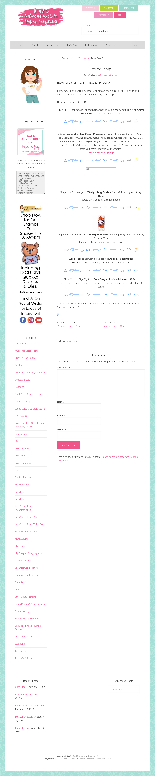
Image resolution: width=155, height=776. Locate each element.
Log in (109, 758)
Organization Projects (26, 575)
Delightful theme (79, 756)
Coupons (19, 386)
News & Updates (23, 560)
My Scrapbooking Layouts (28, 553)
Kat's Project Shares (25, 499)
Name (61, 401)
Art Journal (20, 343)
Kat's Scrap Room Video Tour (30, 524)
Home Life (20, 470)
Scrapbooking (72, 341)
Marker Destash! (24, 716)
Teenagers (20, 651)
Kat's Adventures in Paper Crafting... (40, 17)
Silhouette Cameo (24, 636)
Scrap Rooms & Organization (30, 604)
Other (17, 589)
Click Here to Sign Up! (101, 152)
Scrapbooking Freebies (27, 618)
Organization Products (26, 567)
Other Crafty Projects (25, 596)
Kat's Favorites (22, 484)
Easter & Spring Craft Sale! (29, 705)
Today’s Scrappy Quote (69, 326)
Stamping (20, 643)
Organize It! (21, 582)
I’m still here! (22, 727)
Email (61, 415)
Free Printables (23, 462)
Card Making (21, 365)
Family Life (21, 433)
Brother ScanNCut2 (25, 357)
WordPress (100, 758)
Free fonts (20, 455)
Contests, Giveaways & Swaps (30, 372)
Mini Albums (21, 538)
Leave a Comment (111, 75)
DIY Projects (21, 415)
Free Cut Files (22, 448)
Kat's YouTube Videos (26, 531)
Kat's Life (19, 491)
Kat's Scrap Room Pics (26, 517)
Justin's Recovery (24, 477)
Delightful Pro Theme (68, 758)
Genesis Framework (87, 758)
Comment (63, 367)
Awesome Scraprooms (26, 350)
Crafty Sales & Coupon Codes (30, 408)
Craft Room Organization (28, 394)
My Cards (20, 546)
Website (61, 429)
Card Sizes (21, 686)
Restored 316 (93, 756)
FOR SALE (20, 441)
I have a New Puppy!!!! (27, 694)
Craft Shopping (22, 401)
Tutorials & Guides (24, 658)
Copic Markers (22, 379)
